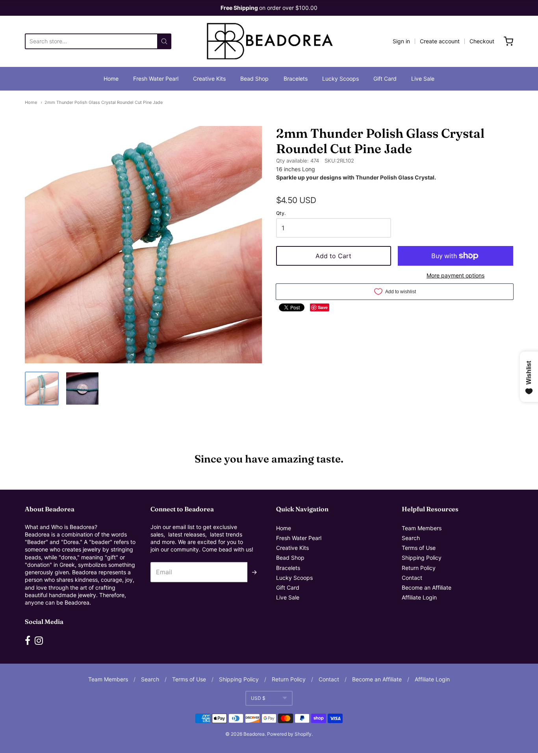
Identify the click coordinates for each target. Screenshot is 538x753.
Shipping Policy (422, 557)
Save (323, 307)
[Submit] (164, 41)
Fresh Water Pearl (155, 78)
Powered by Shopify (289, 734)
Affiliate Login (419, 597)
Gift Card (385, 78)
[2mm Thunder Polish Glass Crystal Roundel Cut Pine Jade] (42, 388)
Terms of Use (419, 547)
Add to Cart (333, 256)
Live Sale (422, 78)
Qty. (281, 213)
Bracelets (296, 78)
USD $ (258, 698)
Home (111, 78)
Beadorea (254, 734)
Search (411, 538)
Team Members (422, 528)
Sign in (401, 41)
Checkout (481, 41)
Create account (440, 41)
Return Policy (419, 567)
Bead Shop (254, 78)
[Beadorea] (269, 41)
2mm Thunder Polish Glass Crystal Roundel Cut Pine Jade (104, 102)
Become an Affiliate (426, 587)
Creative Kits (209, 78)
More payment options (455, 275)
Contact (412, 577)
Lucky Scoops (340, 78)
